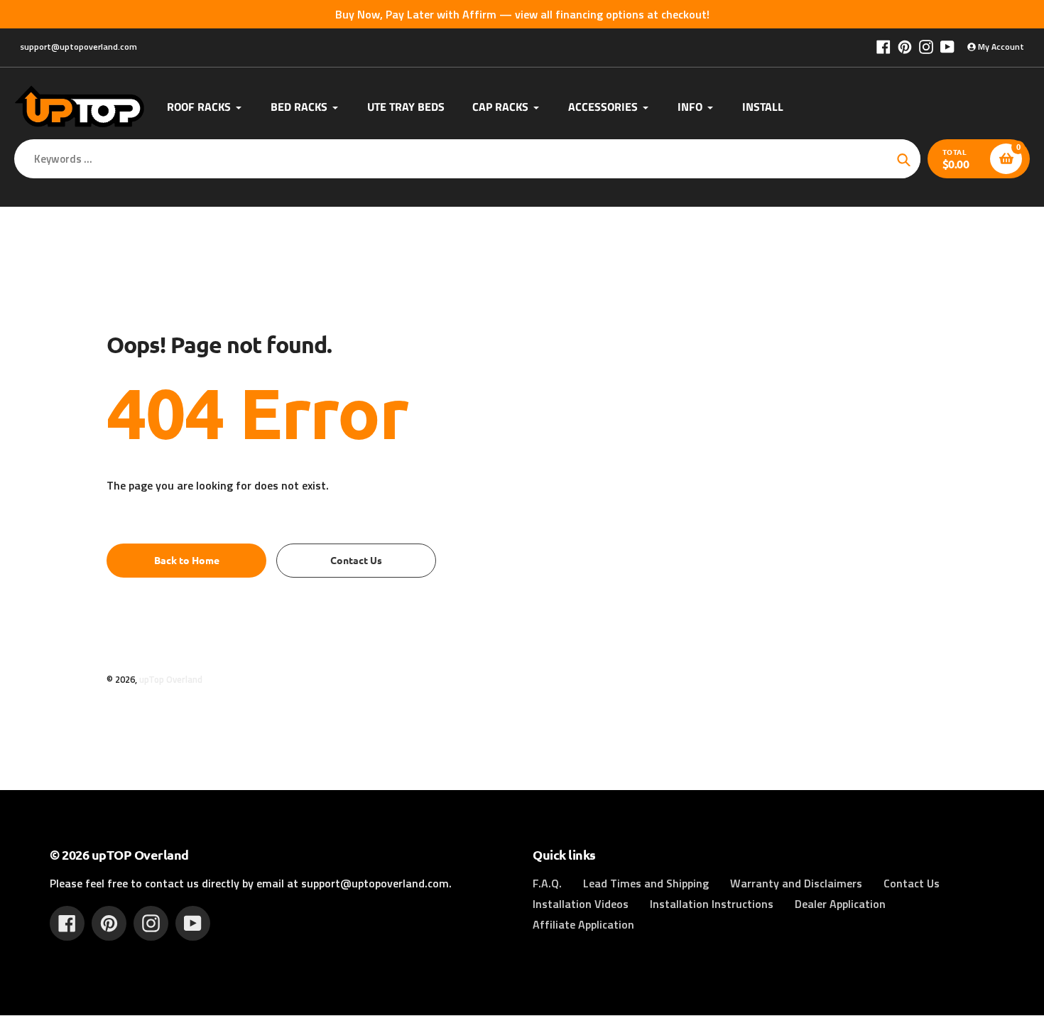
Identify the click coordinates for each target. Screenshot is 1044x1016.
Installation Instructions (711, 903)
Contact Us (911, 883)
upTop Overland (170, 679)
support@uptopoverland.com (78, 46)
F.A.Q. (547, 883)
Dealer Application (840, 903)
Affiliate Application (583, 924)
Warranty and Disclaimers (796, 883)
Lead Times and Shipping (646, 883)
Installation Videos (581, 903)
